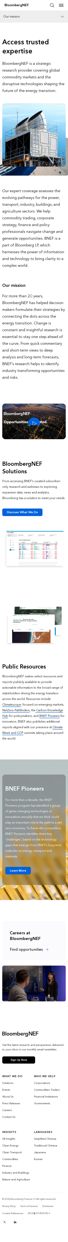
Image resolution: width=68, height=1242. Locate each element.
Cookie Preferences (12, 1213)
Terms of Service (29, 1206)
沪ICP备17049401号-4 (39, 1213)
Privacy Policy (9, 1206)
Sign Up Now (19, 1060)
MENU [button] (61, 5)
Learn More (18, 871)
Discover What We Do (22, 512)
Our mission (11, 16)
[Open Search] (52, 5)
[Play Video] (34, 421)
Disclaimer (47, 1206)
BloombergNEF (17, 5)
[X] (4, 1222)
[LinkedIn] (15, 1222)
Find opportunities (27, 949)
